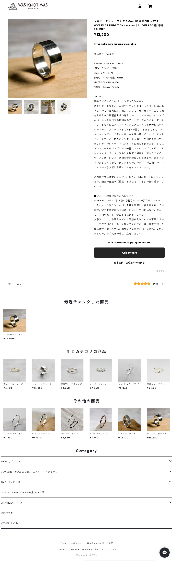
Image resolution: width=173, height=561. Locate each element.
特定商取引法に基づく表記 (100, 543)
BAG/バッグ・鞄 (10, 482)
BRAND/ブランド (10, 461)
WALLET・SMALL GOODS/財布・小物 (23, 492)
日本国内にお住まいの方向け (129, 262)
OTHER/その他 (9, 523)
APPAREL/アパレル (12, 502)
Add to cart (129, 252)
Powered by (82, 555)
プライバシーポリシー (71, 543)
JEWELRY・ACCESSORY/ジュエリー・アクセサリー (30, 471)
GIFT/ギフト (8, 513)
